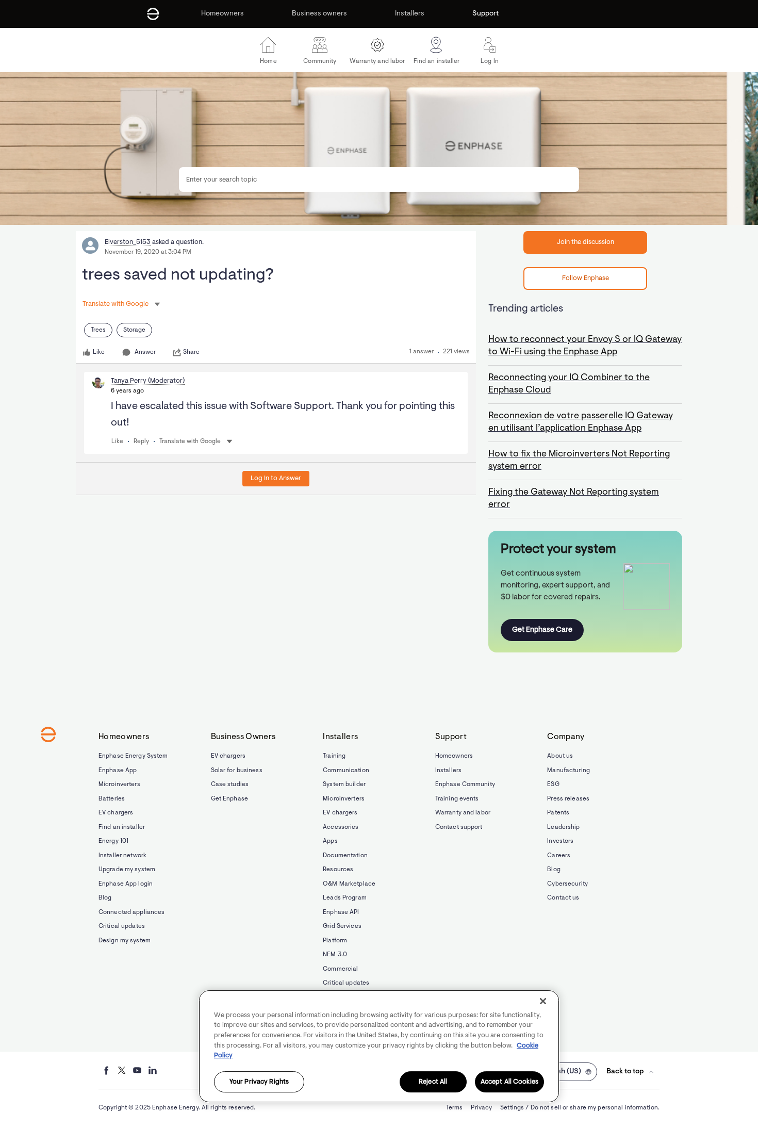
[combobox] (379, 179)
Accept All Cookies (509, 1081)
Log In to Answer (276, 478)
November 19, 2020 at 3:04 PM (148, 252)
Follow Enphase (585, 278)
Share (191, 352)
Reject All (433, 1081)
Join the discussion (585, 242)
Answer (145, 352)
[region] (379, 1046)
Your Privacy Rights (259, 1081)
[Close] (543, 1001)
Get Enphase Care (542, 630)
